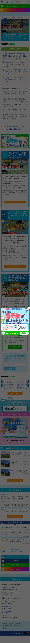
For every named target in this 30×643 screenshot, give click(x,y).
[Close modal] (29, 308)
